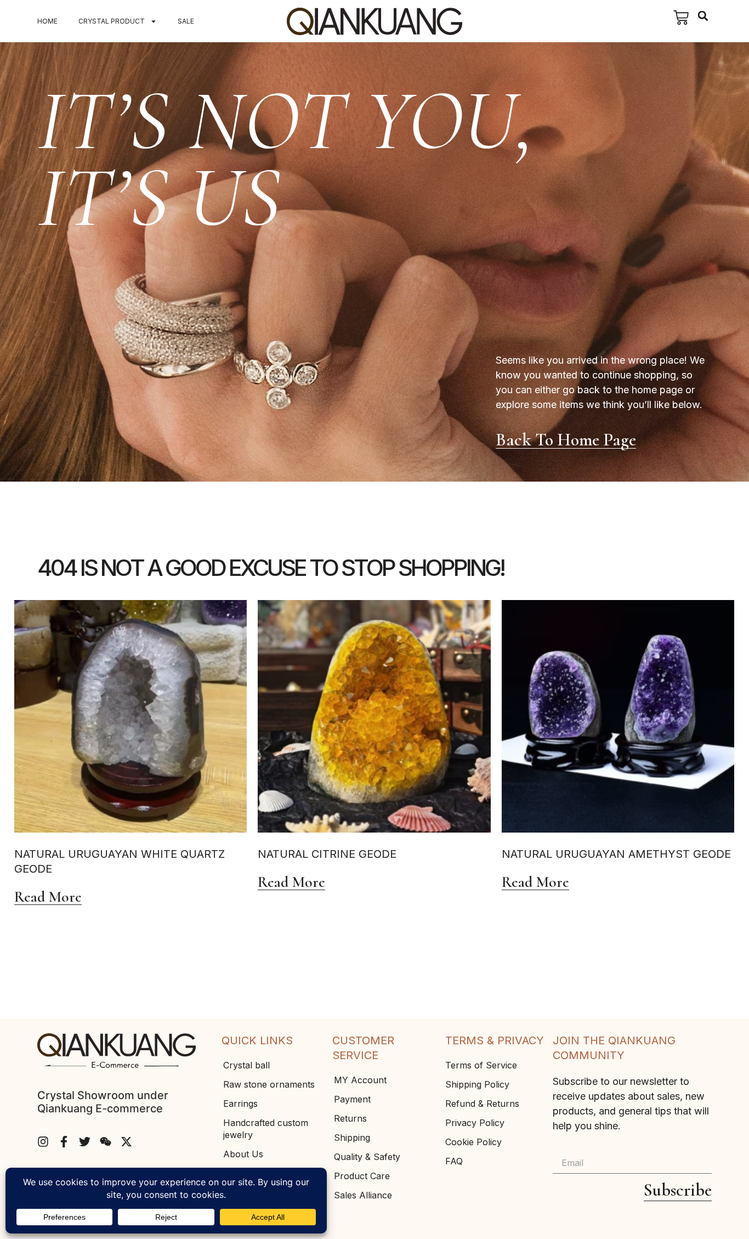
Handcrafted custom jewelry (265, 1128)
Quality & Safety (367, 1156)
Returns (350, 1118)
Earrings (240, 1103)
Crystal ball (246, 1065)
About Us (243, 1154)
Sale (186, 21)
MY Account (360, 1079)
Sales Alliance (363, 1195)
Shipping (352, 1137)
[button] (703, 16)
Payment (352, 1099)
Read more (48, 897)
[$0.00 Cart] (681, 17)
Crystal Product (111, 21)
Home (47, 21)
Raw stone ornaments (269, 1084)
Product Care (362, 1175)
